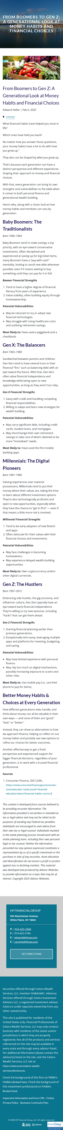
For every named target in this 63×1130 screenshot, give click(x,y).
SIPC (42, 993)
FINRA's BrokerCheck (15, 1081)
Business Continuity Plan (34, 1102)
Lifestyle (10, 116)
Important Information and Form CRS (23, 1097)
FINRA (34, 993)
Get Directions (31, 954)
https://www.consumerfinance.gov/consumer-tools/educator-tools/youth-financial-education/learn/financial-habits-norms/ (31, 789)
